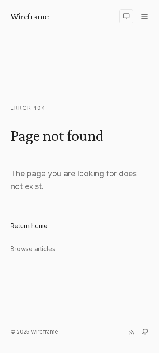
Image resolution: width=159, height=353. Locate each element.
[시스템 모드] (126, 16)
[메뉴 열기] (144, 16)
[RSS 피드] (131, 332)
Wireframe (30, 16)
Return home (29, 225)
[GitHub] (145, 332)
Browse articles (33, 248)
